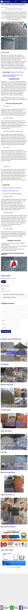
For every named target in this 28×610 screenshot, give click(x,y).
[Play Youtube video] (14, 264)
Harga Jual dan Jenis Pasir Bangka (11, 193)
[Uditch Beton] (14, 559)
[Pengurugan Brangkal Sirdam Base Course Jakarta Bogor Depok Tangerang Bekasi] (14, 398)
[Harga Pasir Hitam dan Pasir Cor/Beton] (14, 511)
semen (2, 15)
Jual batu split (6, 291)
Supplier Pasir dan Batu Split (10, 190)
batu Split (8, 81)
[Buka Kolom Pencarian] (15, 1)
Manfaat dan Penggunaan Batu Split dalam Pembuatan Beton (12, 75)
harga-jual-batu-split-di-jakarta (11, 188)
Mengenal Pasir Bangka (17, 72)
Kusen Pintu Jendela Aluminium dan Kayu (13, 294)
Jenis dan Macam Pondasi (9, 297)
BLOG (4, 289)
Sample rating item (5, 278)
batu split (3, 16)
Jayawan (19, 567)
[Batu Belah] (14, 442)
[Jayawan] (6, 1)
